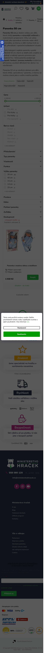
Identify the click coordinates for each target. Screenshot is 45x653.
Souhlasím (21, 334)
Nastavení (21, 327)
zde (28, 322)
